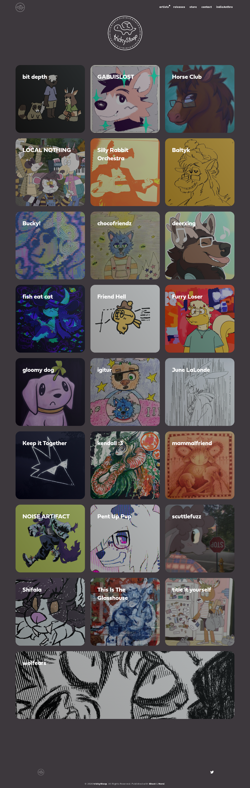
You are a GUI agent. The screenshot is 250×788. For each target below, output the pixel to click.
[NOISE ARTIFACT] (50, 538)
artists (164, 7)
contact (207, 7)
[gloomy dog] (50, 392)
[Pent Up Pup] (125, 538)
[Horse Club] (199, 99)
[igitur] (125, 392)
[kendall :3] (125, 465)
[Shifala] (50, 612)
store (193, 7)
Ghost (152, 784)
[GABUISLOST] (125, 99)
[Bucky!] (50, 245)
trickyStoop (100, 784)
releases (179, 7)
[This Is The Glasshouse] (125, 612)
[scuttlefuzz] (199, 538)
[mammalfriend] (199, 465)
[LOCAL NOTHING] (50, 172)
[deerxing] (199, 245)
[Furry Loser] (199, 319)
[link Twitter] (212, 772)
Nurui (161, 784)
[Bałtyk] (199, 172)
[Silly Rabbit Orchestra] (125, 172)
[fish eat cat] (50, 319)
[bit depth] (50, 99)
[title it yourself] (199, 612)
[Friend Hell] (125, 319)
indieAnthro (224, 7)
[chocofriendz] (125, 245)
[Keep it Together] (50, 465)
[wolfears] (125, 685)
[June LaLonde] (199, 392)
